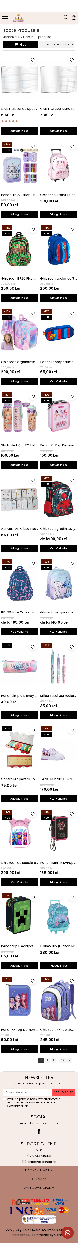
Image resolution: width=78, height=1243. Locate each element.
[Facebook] (39, 1131)
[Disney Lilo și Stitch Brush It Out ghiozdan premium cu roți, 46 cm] (58, 917)
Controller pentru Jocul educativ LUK (19, 779)
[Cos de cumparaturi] (74, 17)
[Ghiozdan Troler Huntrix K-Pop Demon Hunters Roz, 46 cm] (58, 165)
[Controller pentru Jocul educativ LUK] (19, 750)
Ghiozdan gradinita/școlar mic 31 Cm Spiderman (58, 528)
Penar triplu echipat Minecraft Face (19, 946)
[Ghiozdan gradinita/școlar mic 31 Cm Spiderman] (58, 499)
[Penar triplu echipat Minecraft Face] (19, 917)
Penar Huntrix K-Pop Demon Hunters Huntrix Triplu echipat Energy (58, 862)
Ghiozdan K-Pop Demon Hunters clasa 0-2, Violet (58, 1029)
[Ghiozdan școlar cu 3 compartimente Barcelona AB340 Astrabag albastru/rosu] (58, 249)
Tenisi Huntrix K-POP (56, 779)
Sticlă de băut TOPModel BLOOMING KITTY (19, 445)
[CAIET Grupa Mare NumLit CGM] (58, 79)
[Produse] (5, 18)
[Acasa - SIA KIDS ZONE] (26, 18)
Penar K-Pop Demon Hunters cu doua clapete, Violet (19, 1029)
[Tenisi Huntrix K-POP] (58, 750)
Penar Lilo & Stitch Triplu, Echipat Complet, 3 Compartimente (19, 195)
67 (62, 1060)
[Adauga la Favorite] (32, 60)
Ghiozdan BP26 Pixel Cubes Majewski (19, 278)
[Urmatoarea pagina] (69, 1060)
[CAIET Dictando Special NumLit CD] (19, 79)
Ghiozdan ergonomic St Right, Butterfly (19, 362)
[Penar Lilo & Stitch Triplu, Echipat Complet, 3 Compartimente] (19, 165)
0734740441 (41, 1156)
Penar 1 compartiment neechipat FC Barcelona (58, 362)
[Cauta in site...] (66, 17)
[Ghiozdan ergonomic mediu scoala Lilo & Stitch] (58, 583)
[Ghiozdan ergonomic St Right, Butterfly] (19, 332)
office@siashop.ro (41, 1162)
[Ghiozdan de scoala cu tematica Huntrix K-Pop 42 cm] (19, 833)
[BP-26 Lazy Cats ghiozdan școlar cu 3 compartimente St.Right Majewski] (19, 583)
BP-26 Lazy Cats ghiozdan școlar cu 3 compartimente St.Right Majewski (19, 612)
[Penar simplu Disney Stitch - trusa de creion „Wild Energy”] (19, 666)
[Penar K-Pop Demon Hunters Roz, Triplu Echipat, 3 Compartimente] (58, 416)
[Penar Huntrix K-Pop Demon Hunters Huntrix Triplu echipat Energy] (58, 833)
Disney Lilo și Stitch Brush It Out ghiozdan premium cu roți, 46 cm (58, 946)
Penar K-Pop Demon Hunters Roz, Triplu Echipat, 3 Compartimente (58, 445)
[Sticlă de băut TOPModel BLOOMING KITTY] (19, 416)
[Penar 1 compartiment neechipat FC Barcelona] (58, 332)
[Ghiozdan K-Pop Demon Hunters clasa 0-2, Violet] (58, 1000)
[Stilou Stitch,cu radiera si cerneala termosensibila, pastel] (58, 666)
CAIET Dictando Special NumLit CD (19, 108)
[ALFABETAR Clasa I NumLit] (19, 499)
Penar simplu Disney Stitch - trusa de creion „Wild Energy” (19, 695)
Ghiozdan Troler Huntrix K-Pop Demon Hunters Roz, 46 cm (58, 195)
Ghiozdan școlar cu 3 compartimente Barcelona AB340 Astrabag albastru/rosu (58, 278)
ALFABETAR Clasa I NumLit (19, 528)
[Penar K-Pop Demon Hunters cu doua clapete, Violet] (19, 1000)
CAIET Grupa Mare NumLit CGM (58, 108)
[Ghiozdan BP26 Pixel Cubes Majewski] (19, 249)
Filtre (22, 44)
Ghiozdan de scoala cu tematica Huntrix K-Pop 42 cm (19, 862)
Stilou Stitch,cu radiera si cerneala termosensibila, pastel (58, 695)
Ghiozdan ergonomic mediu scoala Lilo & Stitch (58, 612)
